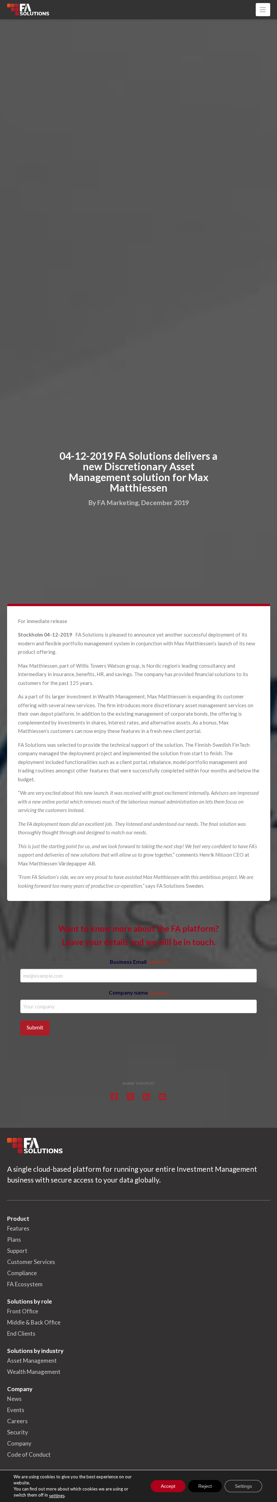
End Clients (21, 1333)
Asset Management (32, 1360)
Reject (205, 1486)
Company (19, 1443)
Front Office (22, 1311)
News (14, 1398)
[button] (263, 9)
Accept (168, 1486)
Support (17, 1250)
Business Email (138, 961)
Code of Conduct (29, 1454)
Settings (243, 1486)
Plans (14, 1239)
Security (17, 1432)
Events (15, 1409)
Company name (138, 992)
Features (18, 1228)
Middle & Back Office (33, 1322)
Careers (17, 1421)
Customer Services (31, 1261)
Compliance (22, 1273)
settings (57, 1495)
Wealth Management (33, 1371)
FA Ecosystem (25, 1284)
